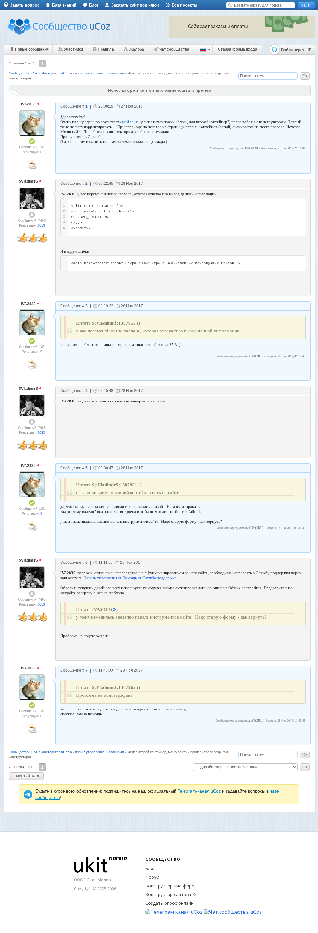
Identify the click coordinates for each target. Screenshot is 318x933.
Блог (93, 5)
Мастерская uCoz (55, 73)
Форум (152, 877)
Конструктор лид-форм (170, 886)
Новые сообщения (32, 49)
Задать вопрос (24, 5)
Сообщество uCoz (23, 73)
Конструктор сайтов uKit (171, 894)
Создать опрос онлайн (169, 903)
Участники (73, 49)
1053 (41, 225)
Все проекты (184, 5)
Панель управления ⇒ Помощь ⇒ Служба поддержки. (130, 577)
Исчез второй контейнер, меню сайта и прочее (165, 73)
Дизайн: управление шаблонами (98, 73)
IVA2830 (29, 104)
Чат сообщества (174, 49)
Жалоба (136, 49)
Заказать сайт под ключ (135, 5)
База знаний (64, 5)
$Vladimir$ (29, 181)
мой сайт (130, 121)
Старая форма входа (237, 49)
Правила (106, 49)
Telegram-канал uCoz (199, 791)
